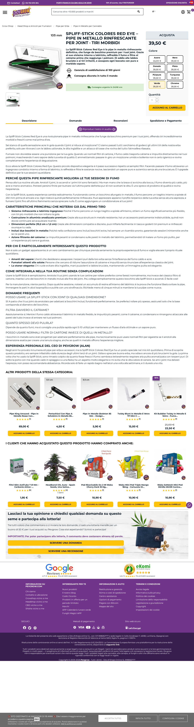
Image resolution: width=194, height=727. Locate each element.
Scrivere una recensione (65, 551)
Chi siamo (31, 591)
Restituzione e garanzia (110, 589)
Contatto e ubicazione (36, 595)
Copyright (141, 606)
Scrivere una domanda (66, 543)
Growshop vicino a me (37, 598)
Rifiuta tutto (143, 718)
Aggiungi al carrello (167, 107)
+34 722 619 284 (32, 3)
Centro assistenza (108, 596)
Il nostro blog (69, 592)
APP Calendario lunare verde (76, 610)
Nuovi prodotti (69, 589)
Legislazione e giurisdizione (149, 603)
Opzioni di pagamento (110, 599)
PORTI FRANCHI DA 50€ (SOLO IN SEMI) (74, 3)
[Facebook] (25, 628)
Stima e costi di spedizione (112, 592)
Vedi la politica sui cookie (71, 724)
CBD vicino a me (34, 605)
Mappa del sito (106, 606)
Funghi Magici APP (72, 613)
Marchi (65, 606)
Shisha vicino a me (35, 608)
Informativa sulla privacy (148, 592)
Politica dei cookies (145, 596)
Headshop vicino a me (37, 601)
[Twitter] (30, 628)
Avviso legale (142, 589)
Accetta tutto (113, 718)
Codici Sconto (69, 596)
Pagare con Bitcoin (108, 603)
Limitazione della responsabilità (151, 599)
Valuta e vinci (74, 47)
